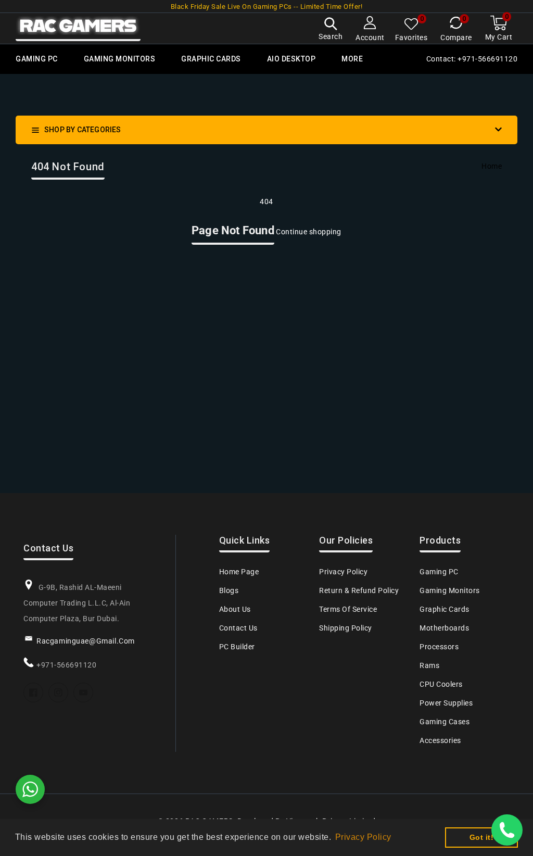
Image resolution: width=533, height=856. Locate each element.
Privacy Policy (343, 572)
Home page (239, 572)
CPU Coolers (441, 684)
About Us (235, 609)
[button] (330, 30)
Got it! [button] (481, 837)
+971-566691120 (66, 665)
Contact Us (238, 628)
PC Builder (237, 647)
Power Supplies (446, 703)
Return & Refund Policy (359, 590)
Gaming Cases (444, 721)
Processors (439, 647)
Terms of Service (348, 609)
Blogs (229, 590)
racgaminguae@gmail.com (85, 641)
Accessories (440, 740)
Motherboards (444, 628)
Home (491, 166)
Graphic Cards (444, 609)
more (352, 59)
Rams (429, 665)
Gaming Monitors (450, 590)
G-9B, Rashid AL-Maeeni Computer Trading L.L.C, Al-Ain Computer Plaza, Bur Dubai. (76, 603)
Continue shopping (308, 232)
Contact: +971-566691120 (472, 59)
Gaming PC (439, 572)
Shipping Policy (345, 628)
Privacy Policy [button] (363, 837)
